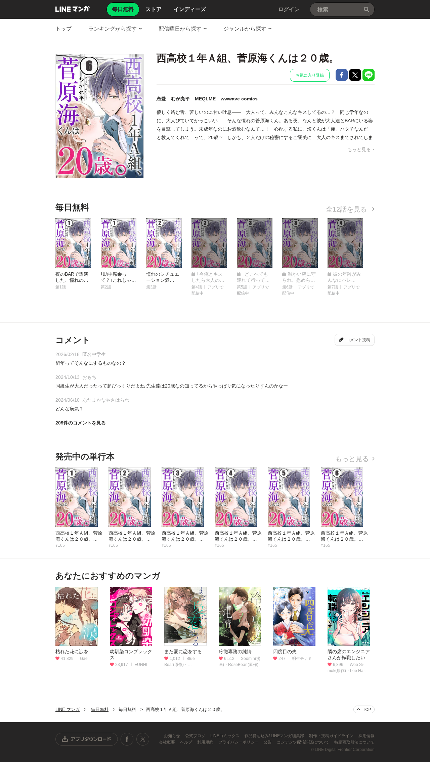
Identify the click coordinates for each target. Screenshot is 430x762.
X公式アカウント (142, 739)
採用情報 (366, 735)
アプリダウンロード (86, 739)
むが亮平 (180, 98)
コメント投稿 (358, 340)
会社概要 (167, 742)
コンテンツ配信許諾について (303, 742)
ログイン (289, 9)
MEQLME (205, 98)
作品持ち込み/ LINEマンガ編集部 (275, 735)
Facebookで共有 (342, 75)
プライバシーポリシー (239, 742)
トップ (63, 29)
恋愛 (161, 98)
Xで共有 (355, 75)
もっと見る (359, 149)
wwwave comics (239, 98)
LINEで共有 (368, 75)
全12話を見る (347, 209)
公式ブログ (195, 735)
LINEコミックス (225, 735)
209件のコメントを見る (80, 422)
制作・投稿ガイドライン (331, 735)
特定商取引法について (354, 742)
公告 (268, 742)
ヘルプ (186, 742)
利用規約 (205, 742)
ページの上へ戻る (364, 709)
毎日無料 (100, 709)
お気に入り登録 (310, 75)
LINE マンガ (72, 8)
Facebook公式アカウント (127, 739)
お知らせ (172, 735)
